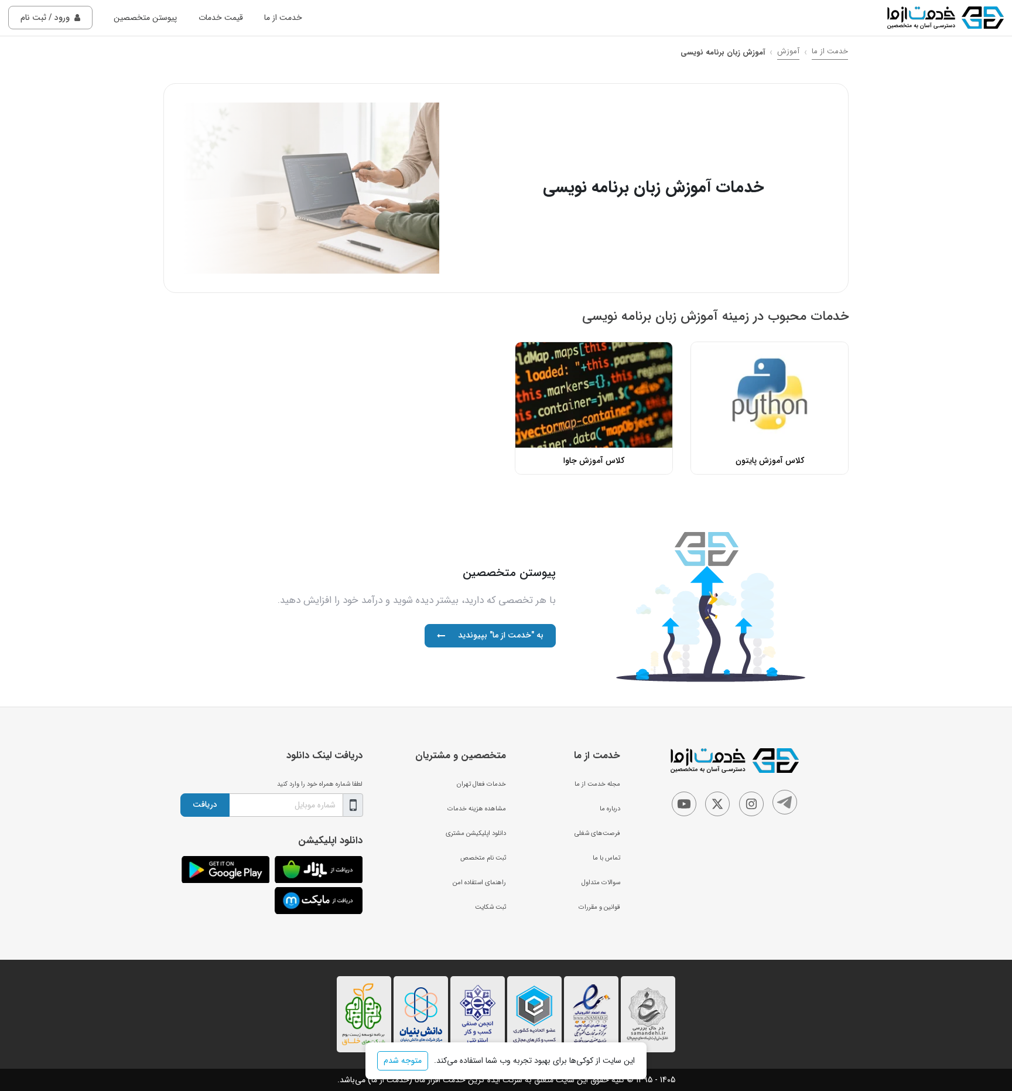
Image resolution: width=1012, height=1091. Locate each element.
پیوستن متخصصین (145, 17)
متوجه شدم (403, 1060)
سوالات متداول (601, 882)
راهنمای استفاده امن (479, 882)
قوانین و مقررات (599, 907)
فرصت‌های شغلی (597, 833)
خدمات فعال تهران (481, 784)
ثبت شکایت (490, 907)
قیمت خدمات (221, 17)
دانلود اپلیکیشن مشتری (476, 833)
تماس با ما (606, 858)
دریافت (205, 804)
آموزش (788, 51)
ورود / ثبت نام (45, 17)
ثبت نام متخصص (483, 858)
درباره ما (610, 808)
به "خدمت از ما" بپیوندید (500, 635)
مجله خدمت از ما (597, 784)
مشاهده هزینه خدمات (476, 808)
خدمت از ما (283, 17)
